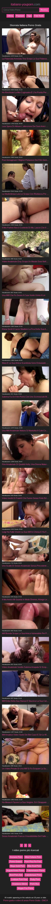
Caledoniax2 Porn (33, 875)
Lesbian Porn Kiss (19, 879)
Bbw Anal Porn (34, 866)
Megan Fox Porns (25, 888)
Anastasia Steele (19, 884)
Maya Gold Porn (17, 866)
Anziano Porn (16, 857)
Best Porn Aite (16, 875)
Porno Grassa (16, 861)
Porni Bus (34, 884)
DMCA (45, 900)
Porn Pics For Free (33, 861)
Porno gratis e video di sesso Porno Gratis (21, 900)
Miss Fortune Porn (33, 857)
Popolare (20, 16)
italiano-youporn (25, 4)
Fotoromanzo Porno (35, 870)
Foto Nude (39, 16)
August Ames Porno (15, 870)
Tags (29, 16)
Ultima (10, 16)
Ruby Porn (35, 879)
